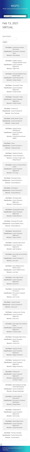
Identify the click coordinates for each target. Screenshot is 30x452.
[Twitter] (1, 446)
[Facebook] (1, 444)
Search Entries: (6, 36)
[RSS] (1, 448)
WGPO (15, 6)
